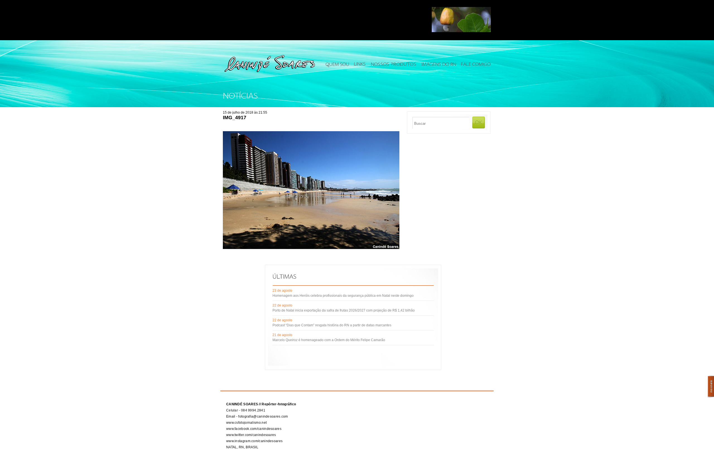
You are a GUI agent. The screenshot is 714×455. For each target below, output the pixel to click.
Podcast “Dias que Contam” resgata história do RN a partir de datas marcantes (331, 325)
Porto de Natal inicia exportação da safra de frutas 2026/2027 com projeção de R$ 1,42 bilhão (343, 310)
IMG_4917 (234, 117)
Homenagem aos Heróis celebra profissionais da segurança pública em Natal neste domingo (343, 296)
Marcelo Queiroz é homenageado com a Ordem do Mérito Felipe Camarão (328, 340)
